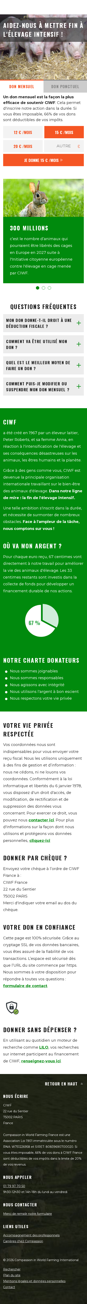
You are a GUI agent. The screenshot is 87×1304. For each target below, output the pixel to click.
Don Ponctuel (65, 86)
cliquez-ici (39, 840)
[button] (37, 288)
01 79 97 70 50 (14, 1186)
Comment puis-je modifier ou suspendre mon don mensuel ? (37, 386)
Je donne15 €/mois (41, 160)
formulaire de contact (25, 986)
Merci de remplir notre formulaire (27, 1214)
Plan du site (11, 1275)
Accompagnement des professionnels (31, 1235)
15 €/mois (64, 132)
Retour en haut (61, 1083)
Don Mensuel (21, 86)
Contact (9, 1287)
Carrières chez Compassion (23, 1241)
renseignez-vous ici (41, 1061)
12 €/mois (23, 132)
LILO (43, 1047)
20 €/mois (23, 146)
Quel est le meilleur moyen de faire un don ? (38, 365)
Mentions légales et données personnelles (34, 1281)
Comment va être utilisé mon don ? (36, 344)
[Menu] (79, 7)
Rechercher (11, 1269)
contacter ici (41, 820)
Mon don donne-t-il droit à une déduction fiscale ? (39, 323)
